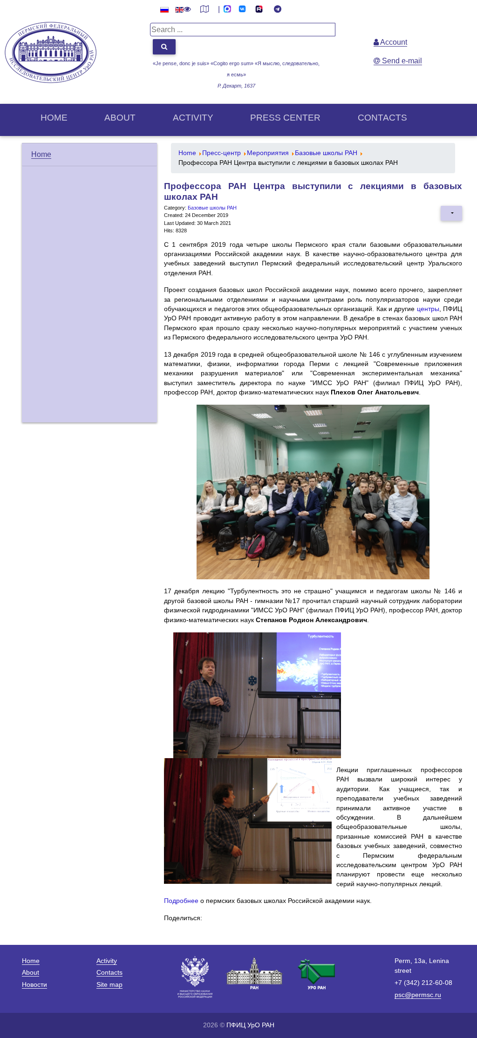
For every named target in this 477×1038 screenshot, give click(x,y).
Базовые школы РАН (212, 207)
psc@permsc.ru (418, 994)
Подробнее (181, 900)
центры (428, 308)
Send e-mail (401, 61)
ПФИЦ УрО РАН (250, 1025)
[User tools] (451, 213)
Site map (109, 984)
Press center (285, 117)
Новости (34, 984)
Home (54, 117)
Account (393, 42)
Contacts (382, 117)
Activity (193, 117)
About (120, 117)
